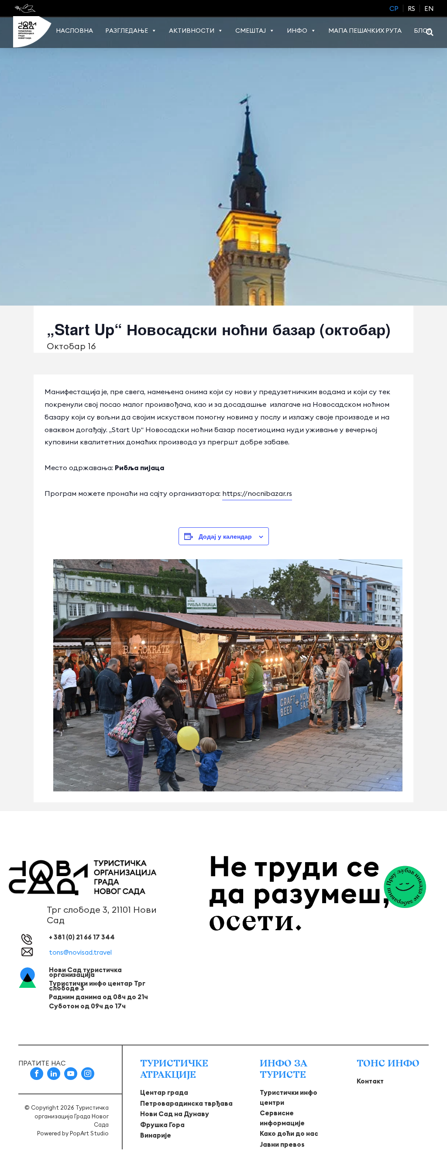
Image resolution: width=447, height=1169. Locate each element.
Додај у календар (225, 536)
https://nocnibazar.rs (257, 493)
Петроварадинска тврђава (186, 1103)
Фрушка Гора (162, 1125)
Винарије (155, 1135)
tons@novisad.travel (80, 952)
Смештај (250, 30)
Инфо (297, 30)
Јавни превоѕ (282, 1144)
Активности (191, 30)
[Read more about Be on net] (26, 8)
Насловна (74, 30)
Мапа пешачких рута (365, 30)
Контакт (370, 1081)
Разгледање (126, 30)
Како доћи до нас (289, 1133)
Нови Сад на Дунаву (174, 1114)
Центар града (164, 1092)
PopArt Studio (89, 1133)
